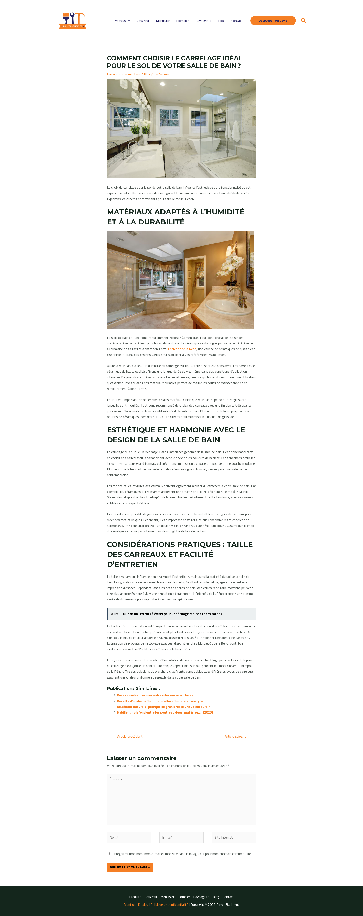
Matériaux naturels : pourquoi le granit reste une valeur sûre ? (163, 706)
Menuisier (163, 20)
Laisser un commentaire (124, 74)
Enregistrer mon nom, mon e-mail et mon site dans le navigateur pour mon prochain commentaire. (182, 854)
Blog (221, 20)
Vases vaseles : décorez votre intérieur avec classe (155, 695)
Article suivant (237, 736)
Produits (120, 20)
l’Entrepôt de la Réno (181, 349)
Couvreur (143, 20)
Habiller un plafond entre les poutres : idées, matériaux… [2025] (165, 712)
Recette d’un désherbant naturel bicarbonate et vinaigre (160, 701)
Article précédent (128, 736)
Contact (237, 20)
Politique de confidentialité (169, 904)
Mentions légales (136, 904)
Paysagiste (203, 20)
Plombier (182, 20)
